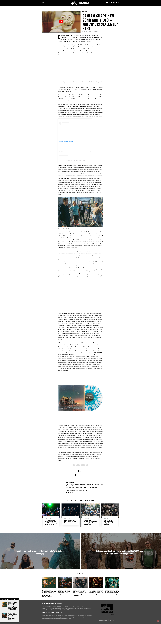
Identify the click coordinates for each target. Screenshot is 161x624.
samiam (92, 475)
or (51, 612)
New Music (53, 7)
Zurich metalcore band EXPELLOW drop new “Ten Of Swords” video (70, 521)
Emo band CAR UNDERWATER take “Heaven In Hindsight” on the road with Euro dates (90, 522)
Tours (108, 7)
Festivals (114, 7)
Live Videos (101, 7)
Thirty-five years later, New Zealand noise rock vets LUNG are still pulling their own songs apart (51, 522)
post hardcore (79, 475)
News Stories (61, 7)
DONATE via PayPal (46, 612)
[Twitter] (108, 3)
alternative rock (70, 475)
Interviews (70, 7)
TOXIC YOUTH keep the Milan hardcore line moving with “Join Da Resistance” (109, 522)
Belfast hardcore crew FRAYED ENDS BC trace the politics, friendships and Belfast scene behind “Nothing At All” (96, 592)
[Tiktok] (113, 3)
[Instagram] (109, 3)
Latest (46, 7)
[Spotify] (115, 3)
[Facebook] (106, 3)
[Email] (118, 3)
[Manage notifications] (158, 621)
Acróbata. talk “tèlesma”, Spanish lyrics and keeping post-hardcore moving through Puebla (12, 616)
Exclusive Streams (81, 7)
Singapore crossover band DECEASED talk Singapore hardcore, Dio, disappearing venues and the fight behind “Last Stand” (79, 592)
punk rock (87, 475)
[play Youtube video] (61, 22)
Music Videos (92, 7)
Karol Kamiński (70, 482)
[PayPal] (116, 3)
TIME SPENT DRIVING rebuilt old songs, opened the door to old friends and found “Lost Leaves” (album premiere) (112, 592)
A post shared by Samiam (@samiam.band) (75, 160)
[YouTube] (111, 3)
